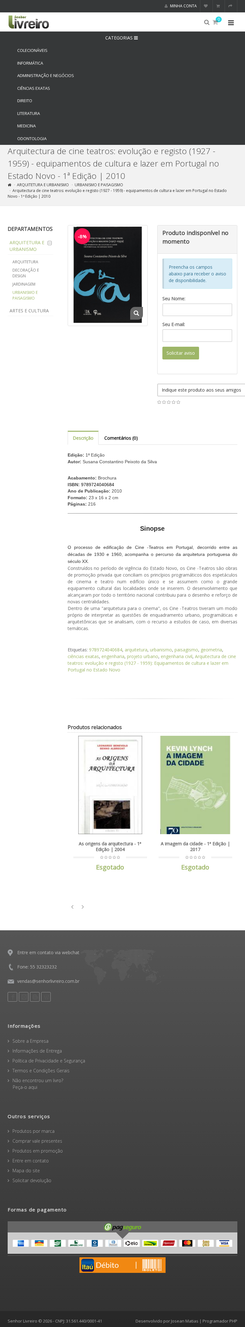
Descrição (83, 438)
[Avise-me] (141, 744)
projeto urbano (142, 656)
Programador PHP (220, 1321)
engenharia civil (176, 656)
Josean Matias (184, 1321)
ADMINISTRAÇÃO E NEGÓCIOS (45, 75)
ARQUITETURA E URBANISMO (43, 185)
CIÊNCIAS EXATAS (33, 88)
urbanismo (161, 650)
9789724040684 (105, 650)
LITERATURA (28, 113)
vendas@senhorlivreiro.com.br (48, 981)
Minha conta (183, 6)
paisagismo (186, 650)
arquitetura (136, 650)
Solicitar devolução (31, 1180)
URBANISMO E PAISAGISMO (99, 185)
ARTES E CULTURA (29, 311)
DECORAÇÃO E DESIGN (25, 273)
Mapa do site (26, 1170)
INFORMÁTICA (30, 63)
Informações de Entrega (37, 1051)
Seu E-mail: (173, 324)
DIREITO (24, 100)
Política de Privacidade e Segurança (48, 1061)
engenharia (112, 656)
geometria (211, 650)
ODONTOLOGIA (32, 138)
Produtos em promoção (37, 1151)
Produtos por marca (33, 1131)
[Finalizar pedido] (231, 6)
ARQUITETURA (25, 262)
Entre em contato (30, 1161)
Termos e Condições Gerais (41, 1071)
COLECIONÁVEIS (32, 50)
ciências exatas (83, 656)
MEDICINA (26, 126)
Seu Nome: (173, 298)
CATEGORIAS (119, 38)
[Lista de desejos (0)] (206, 6)
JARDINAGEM (23, 284)
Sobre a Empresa (30, 1041)
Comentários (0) (121, 438)
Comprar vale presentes (37, 1141)
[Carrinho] (219, 6)
